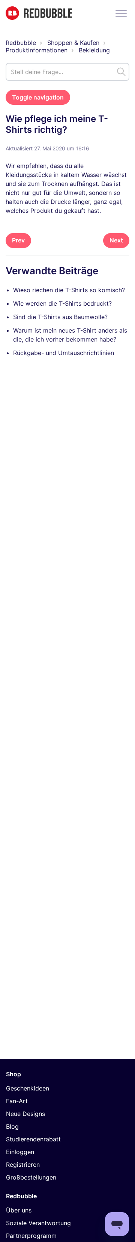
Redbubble (21, 42)
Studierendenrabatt (33, 1139)
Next (116, 240)
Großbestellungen (31, 1177)
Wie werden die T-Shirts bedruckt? (62, 303)
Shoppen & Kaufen (73, 42)
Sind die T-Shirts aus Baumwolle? (60, 317)
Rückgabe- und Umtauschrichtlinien (63, 353)
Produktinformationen (37, 50)
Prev (18, 240)
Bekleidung (94, 50)
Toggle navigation (38, 97)
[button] (120, 12)
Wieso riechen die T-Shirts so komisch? (69, 290)
